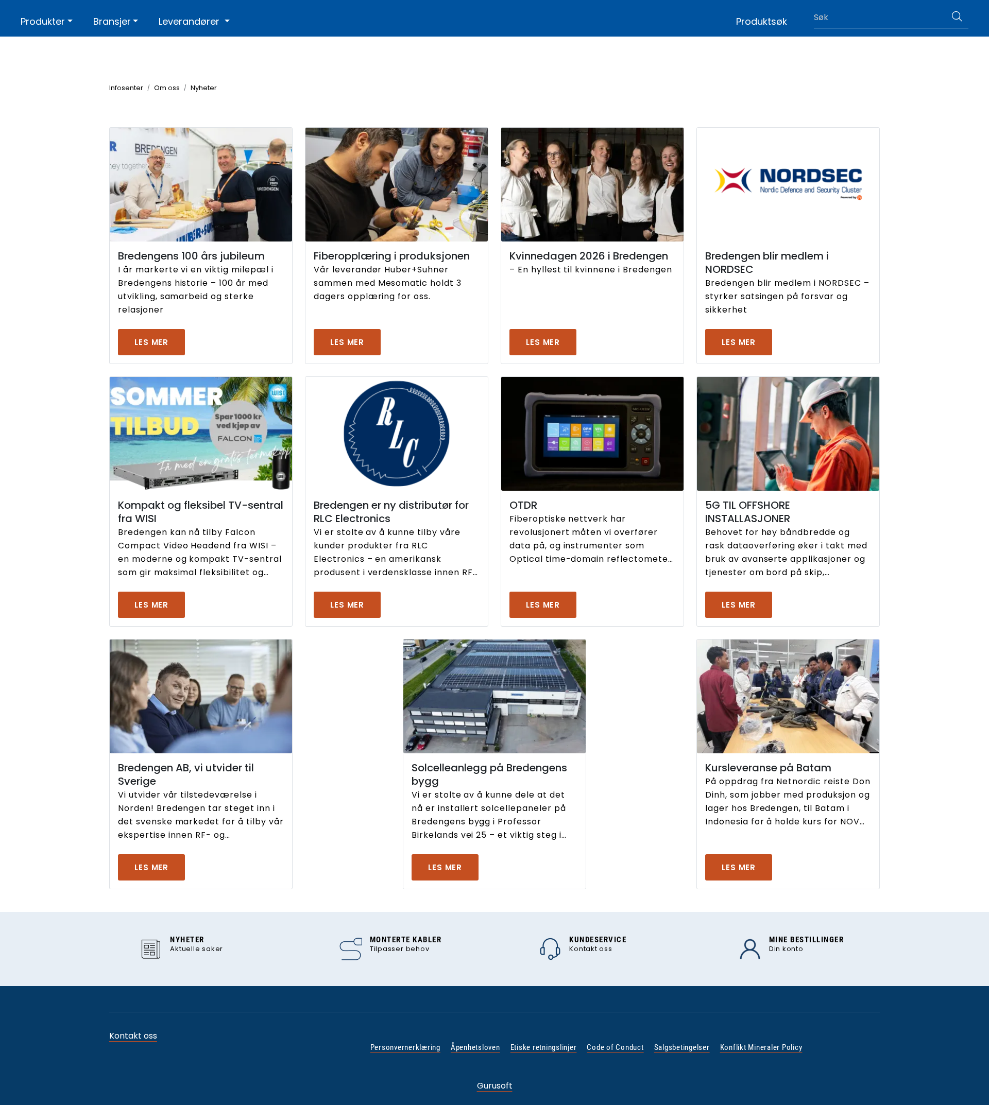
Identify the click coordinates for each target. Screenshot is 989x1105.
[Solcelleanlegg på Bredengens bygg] (494, 696)
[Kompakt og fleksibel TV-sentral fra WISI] (201, 434)
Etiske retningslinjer (543, 1047)
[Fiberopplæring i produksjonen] (396, 184)
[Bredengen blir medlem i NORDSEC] (788, 184)
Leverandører (190, 21)
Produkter (43, 21)
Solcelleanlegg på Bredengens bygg (489, 774)
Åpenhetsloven (475, 1047)
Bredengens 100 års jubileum (191, 256)
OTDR (523, 505)
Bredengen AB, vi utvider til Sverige (186, 774)
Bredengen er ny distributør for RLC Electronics (391, 512)
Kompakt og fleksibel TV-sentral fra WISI (200, 512)
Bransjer (112, 21)
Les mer (151, 342)
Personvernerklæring (405, 1047)
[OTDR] (592, 434)
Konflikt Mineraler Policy (761, 1047)
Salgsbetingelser (682, 1047)
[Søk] (957, 17)
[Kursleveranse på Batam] (788, 696)
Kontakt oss (133, 1036)
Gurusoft (495, 1086)
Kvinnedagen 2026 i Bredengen (588, 256)
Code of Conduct (615, 1047)
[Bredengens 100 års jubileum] (201, 184)
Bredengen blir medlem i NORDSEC (767, 263)
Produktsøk (761, 21)
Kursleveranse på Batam (768, 768)
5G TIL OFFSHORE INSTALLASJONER (747, 512)
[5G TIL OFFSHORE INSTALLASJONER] (788, 434)
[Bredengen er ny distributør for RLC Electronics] (396, 434)
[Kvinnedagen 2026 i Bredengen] (592, 184)
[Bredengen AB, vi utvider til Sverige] (201, 696)
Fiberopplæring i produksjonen (392, 256)
